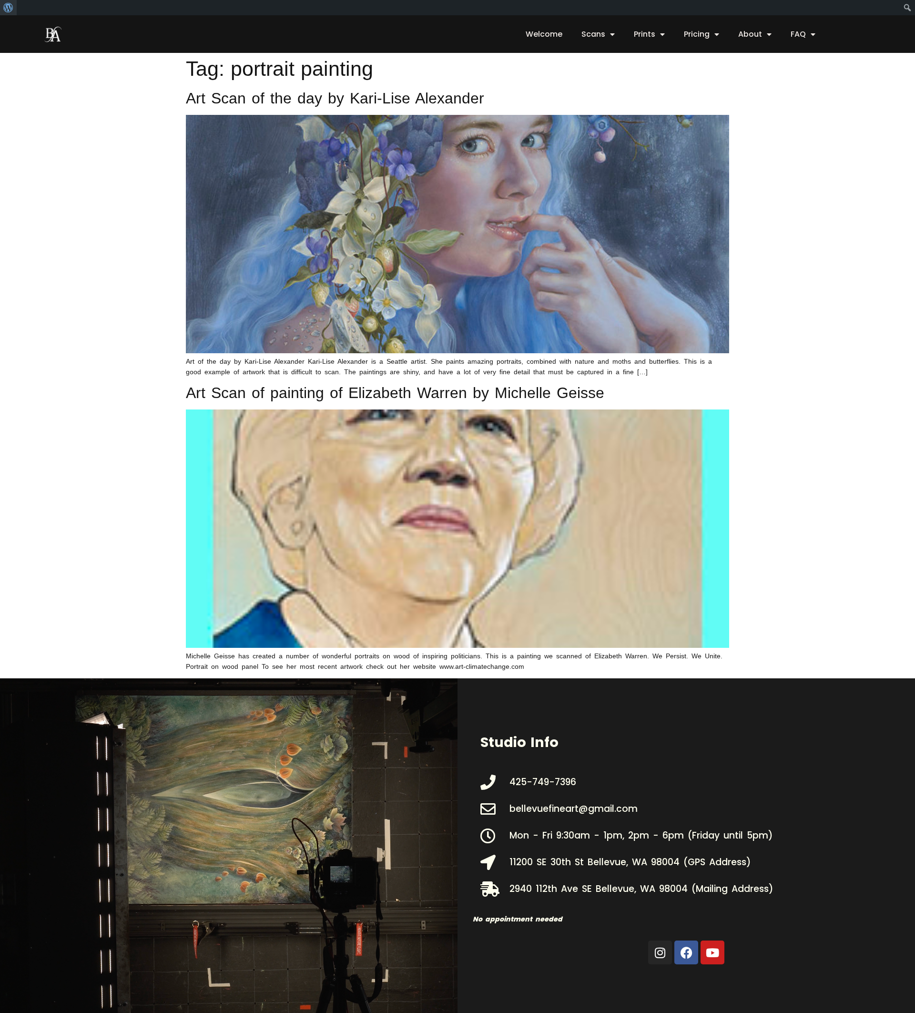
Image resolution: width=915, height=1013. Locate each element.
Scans (593, 34)
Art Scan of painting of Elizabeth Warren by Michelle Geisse (395, 392)
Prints (644, 34)
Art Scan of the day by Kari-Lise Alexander (335, 98)
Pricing (697, 34)
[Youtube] (712, 952)
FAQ (798, 34)
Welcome (544, 34)
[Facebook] (686, 952)
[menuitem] (8, 7)
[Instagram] (660, 952)
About (750, 34)
